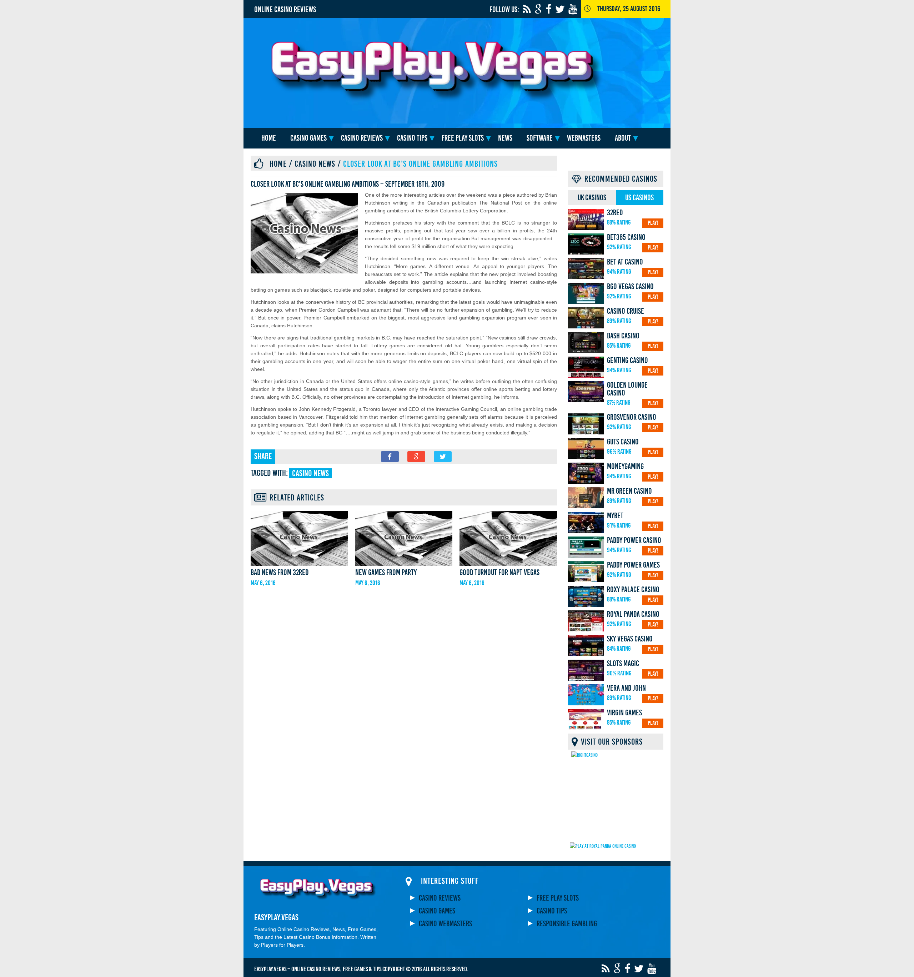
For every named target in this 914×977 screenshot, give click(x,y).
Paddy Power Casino (634, 540)
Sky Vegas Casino (630, 639)
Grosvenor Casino (631, 417)
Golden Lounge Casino (627, 389)
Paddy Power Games (633, 565)
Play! (653, 223)
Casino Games (308, 138)
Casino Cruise (625, 311)
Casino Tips (412, 138)
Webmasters (584, 138)
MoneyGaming (625, 466)
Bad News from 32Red (279, 572)
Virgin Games (624, 713)
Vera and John (626, 688)
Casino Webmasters (445, 924)
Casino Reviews (362, 138)
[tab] (592, 197)
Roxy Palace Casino (633, 590)
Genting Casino (627, 360)
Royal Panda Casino (633, 614)
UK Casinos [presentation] (592, 197)
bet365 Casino (626, 237)
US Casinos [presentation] (639, 197)
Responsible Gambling (567, 924)
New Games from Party (386, 572)
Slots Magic (623, 664)
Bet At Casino (625, 262)
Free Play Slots (463, 138)
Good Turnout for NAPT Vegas (499, 572)
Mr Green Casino (629, 491)
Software (540, 138)
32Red (615, 213)
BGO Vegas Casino (630, 287)
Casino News (315, 163)
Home (268, 138)
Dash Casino (623, 336)
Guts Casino (623, 442)
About (623, 138)
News (505, 138)
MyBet (615, 516)
